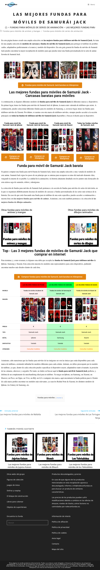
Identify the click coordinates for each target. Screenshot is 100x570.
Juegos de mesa (13, 485)
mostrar (59, 398)
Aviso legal (56, 538)
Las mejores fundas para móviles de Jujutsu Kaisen (19, 465)
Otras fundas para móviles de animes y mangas (16, 211)
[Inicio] (6, 27)
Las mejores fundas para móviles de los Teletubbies (80, 465)
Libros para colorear (15, 501)
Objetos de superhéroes (17, 507)
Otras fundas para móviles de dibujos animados (83, 211)
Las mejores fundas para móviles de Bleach (50, 465)
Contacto (55, 544)
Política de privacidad (60, 527)
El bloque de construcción (17, 496)
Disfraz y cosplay (13, 490)
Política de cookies (59, 533)
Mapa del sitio (57, 549)
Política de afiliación (60, 522)
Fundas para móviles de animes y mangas (21, 31)
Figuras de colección (15, 479)
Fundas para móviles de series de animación (63, 31)
